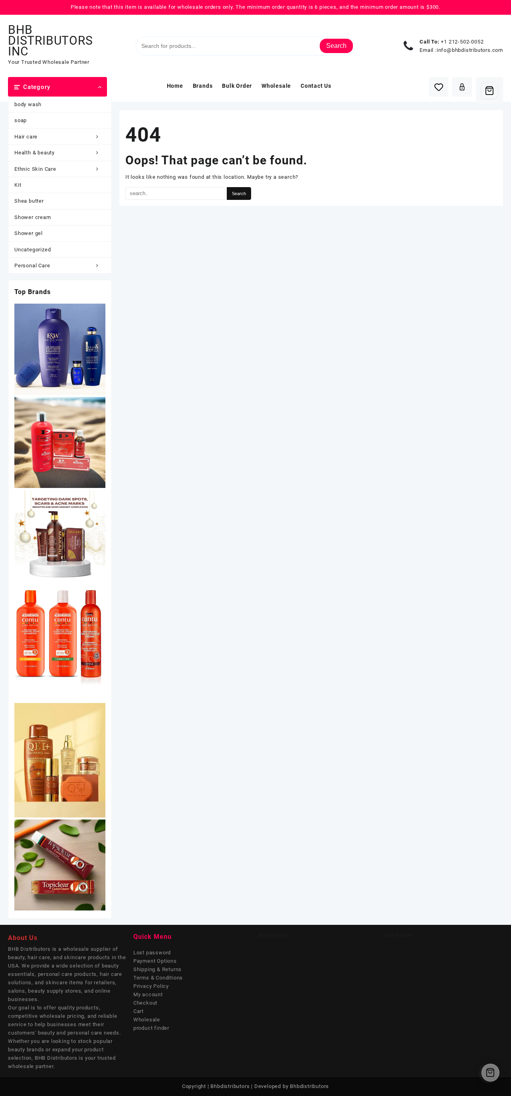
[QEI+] (59, 760)
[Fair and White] (59, 349)
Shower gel (28, 233)
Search (336, 45)
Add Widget (273, 935)
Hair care (26, 137)
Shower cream (32, 217)
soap (20, 120)
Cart (138, 1011)
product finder (151, 1028)
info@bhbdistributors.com (470, 50)
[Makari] (59, 535)
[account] (462, 87)
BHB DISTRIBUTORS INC (50, 40)
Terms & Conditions (158, 978)
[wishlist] (438, 87)
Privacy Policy (151, 986)
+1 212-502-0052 (462, 42)
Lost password (152, 953)
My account (148, 994)
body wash (28, 104)
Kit (17, 185)
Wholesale (146, 1020)
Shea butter (29, 201)
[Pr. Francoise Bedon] (59, 442)
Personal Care (32, 266)
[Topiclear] (59, 864)
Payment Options (155, 961)
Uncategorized (32, 250)
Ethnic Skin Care (35, 169)
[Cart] (489, 90)
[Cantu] (59, 642)
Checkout (145, 1003)
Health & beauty (34, 153)
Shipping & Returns (157, 969)
